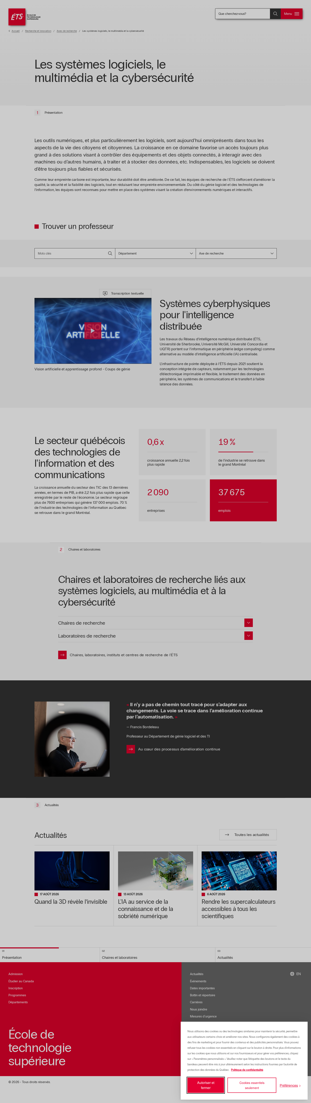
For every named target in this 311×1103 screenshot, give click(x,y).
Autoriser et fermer (205, 1085)
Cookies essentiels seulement (251, 1085)
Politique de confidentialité (247, 1070)
